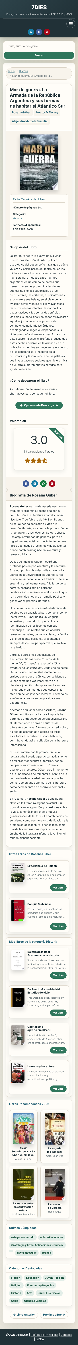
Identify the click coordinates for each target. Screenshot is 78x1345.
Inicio (11, 71)
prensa (46, 1252)
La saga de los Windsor (54, 1150)
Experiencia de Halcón (42, 866)
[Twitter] (31, 32)
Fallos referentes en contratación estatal (23, 1207)
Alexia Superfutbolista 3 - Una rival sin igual (23, 1151)
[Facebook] (39, 32)
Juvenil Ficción (54, 1277)
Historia (23, 71)
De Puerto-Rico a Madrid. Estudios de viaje (43, 991)
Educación (32, 1277)
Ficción (15, 1277)
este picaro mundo (22, 1237)
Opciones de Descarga (39, 405)
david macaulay (26, 1252)
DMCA (40, 1339)
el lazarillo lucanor (51, 1237)
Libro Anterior (26, 1314)
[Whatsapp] (43, 483)
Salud (14, 1300)
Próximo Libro (52, 1314)
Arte (29, 1292)
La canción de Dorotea (54, 1206)
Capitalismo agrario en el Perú (38, 1028)
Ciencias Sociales (35, 1300)
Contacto (66, 1334)
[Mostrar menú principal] (70, 23)
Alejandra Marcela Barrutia (30, 121)
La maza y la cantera (41, 1066)
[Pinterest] (47, 32)
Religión (16, 1285)
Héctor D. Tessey (47, 112)
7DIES (39, 7)
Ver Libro (58, 887)
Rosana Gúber (21, 112)
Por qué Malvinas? (39, 904)
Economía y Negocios (40, 1285)
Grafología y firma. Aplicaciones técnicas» (37, 1245)
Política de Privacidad (44, 1334)
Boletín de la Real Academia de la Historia (43, 953)
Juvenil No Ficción (49, 1292)
